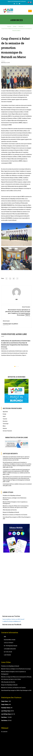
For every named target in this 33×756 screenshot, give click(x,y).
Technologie (5, 423)
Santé (4, 416)
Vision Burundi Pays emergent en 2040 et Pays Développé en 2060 (16, 517)
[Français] (31, 2)
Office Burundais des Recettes (10, 510)
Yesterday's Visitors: (6, 707)
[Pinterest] (17, 278)
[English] (29, 2)
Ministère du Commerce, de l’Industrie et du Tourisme (15, 514)
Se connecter (4, 731)
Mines (4, 426)
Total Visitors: (4, 720)
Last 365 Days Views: (6, 714)
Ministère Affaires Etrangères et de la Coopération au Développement (15, 502)
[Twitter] (14, 3)
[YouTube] (19, 3)
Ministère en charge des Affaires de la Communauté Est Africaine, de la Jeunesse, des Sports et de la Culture (16, 506)
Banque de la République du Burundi (11, 512)
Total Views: (4, 717)
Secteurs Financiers (7, 431)
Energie (4, 414)
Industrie (5, 428)
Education (5, 421)
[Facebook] (17, 3)
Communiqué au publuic (10, 323)
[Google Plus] (10, 278)
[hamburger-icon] (30, 11)
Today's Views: (4, 701)
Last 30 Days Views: (6, 711)
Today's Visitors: (5, 704)
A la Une (8, 62)
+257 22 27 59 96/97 (8, 642)
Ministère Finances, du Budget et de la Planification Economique (14, 498)
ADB (16, 299)
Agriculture (5, 411)
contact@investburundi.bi (10, 648)
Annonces (3, 62)
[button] (14, 366)
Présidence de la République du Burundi (12, 495)
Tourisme (5, 419)
